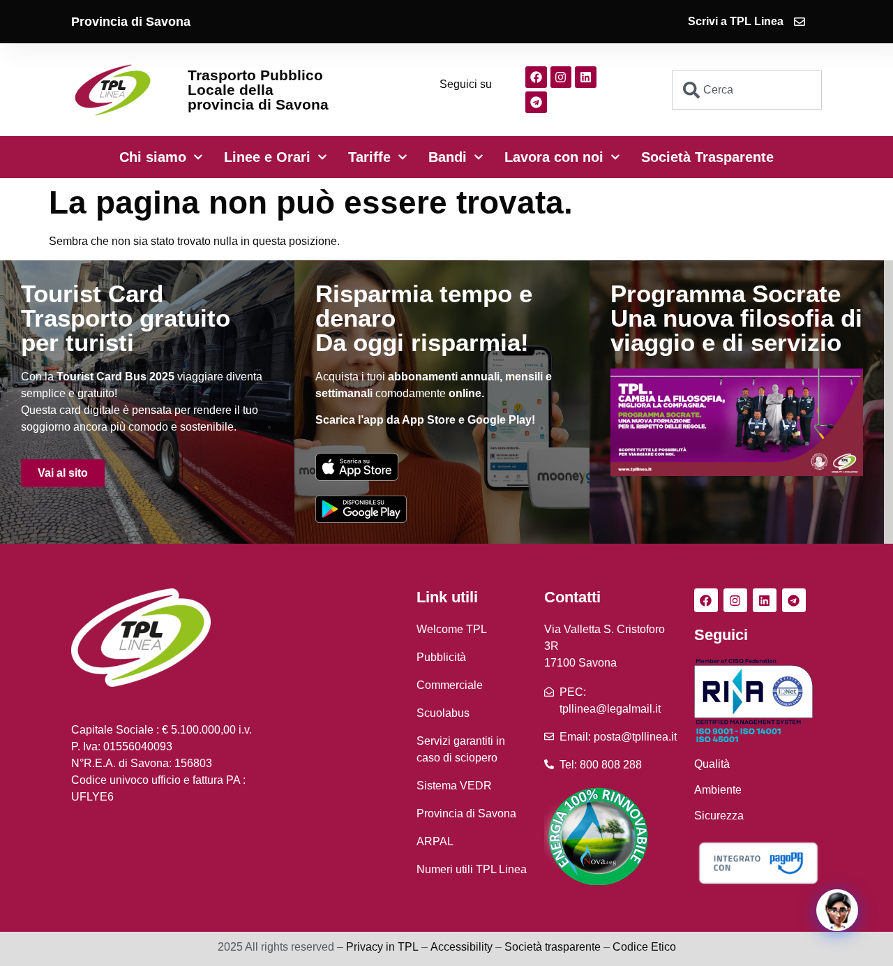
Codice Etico (644, 947)
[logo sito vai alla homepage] (112, 89)
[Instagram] (561, 77)
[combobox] (747, 90)
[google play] (361, 509)
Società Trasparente (707, 157)
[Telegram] (536, 102)
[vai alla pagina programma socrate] (736, 423)
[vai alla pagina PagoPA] (758, 863)
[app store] (356, 466)
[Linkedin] (585, 77)
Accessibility (461, 947)
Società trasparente (552, 947)
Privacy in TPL (382, 947)
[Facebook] (536, 77)
